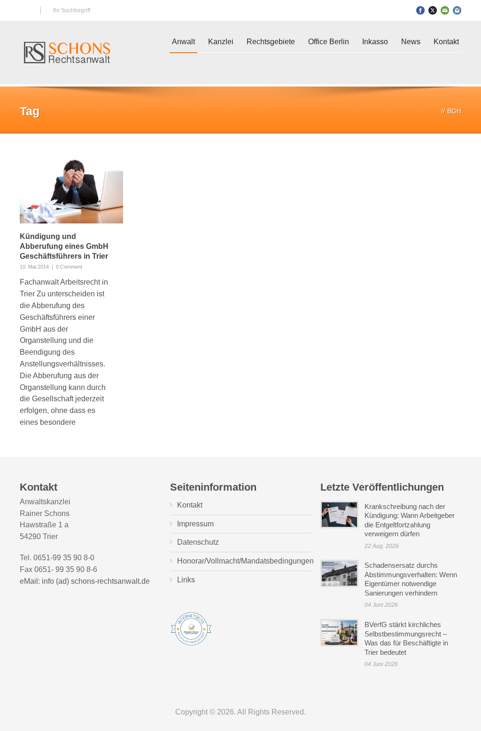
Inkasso (375, 42)
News (410, 42)
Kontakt (446, 42)
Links (186, 580)
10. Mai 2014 (34, 267)
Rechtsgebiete (271, 42)
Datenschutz (198, 542)
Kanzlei (220, 42)
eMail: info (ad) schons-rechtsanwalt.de (85, 581)
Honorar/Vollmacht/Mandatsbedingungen (245, 561)
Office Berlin (328, 42)
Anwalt (183, 42)
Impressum (195, 524)
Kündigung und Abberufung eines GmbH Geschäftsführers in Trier (64, 246)
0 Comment (69, 267)
